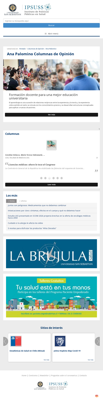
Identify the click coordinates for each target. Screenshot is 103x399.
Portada (22, 49)
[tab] (11, 201)
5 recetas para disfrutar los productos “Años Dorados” (32, 228)
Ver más (51, 115)
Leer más (52, 184)
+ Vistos (11, 201)
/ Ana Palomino (50, 49)
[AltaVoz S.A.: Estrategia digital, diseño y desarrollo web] (96, 396)
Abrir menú (52, 33)
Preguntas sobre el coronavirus (64, 375)
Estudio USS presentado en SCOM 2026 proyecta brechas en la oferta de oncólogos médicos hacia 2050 (49, 217)
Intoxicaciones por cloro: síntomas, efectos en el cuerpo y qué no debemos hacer (44, 210)
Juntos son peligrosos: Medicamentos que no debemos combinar (37, 205)
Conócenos (33, 375)
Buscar (51, 25)
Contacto (83, 375)
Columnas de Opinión (35, 49)
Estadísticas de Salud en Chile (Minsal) (27, 350)
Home (24, 375)
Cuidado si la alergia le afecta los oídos (25, 223)
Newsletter (44, 375)
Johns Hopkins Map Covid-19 (67, 350)
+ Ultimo (23, 201)
